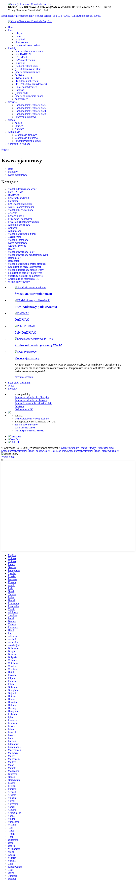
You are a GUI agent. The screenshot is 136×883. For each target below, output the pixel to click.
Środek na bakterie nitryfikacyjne (32, 397)
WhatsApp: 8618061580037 (87, 15)
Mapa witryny (88, 447)
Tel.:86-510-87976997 (26, 424)
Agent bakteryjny (17, 245)
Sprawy (19, 125)
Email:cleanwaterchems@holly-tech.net (22, 15)
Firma (11, 30)
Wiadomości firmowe (26, 134)
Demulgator (14, 257)
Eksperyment (21, 42)
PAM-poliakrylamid (25, 60)
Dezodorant (14, 260)
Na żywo (19, 128)
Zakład (18, 122)
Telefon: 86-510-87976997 (57, 15)
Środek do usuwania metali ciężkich (27, 263)
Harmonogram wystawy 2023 (30, 113)
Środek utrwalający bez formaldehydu (28, 254)
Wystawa (13, 101)
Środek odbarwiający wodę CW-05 (38, 345)
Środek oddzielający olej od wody (26, 269)
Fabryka (19, 33)
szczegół (29, 377)
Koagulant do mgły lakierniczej (24, 266)
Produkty (13, 48)
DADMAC (21, 57)
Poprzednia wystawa (25, 116)
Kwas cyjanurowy (17, 174)
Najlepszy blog (106, 447)
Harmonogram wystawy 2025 (30, 107)
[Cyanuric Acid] (25, 351)
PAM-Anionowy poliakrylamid (36, 306)
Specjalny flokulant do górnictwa (25, 275)
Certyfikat (20, 39)
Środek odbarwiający (39, 450)
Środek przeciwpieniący (27, 72)
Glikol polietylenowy (26, 87)
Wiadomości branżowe (26, 137)
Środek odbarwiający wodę (29, 51)
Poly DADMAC (23, 54)
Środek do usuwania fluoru (29, 96)
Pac (64, 450)
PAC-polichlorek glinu (26, 66)
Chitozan (19, 90)
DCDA (12, 248)
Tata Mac (56, 450)
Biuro (18, 36)
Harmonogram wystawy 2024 (30, 110)
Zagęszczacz (21, 99)
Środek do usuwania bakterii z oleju (33, 403)
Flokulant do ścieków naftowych (25, 272)
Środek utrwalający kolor (21, 251)
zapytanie (20, 377)
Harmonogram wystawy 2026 (30, 104)
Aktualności (14, 131)
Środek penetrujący (18, 239)
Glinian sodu (21, 93)
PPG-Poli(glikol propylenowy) (31, 84)
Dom (10, 27)
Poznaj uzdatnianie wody (28, 140)
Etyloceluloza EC (24, 78)
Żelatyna (19, 75)
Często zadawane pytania (28, 45)
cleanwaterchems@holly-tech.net (32, 418)
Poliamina (20, 63)
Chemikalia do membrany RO (23, 278)
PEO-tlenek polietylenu (27, 81)
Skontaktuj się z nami (19, 143)
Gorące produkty (70, 447)
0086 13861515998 (25, 427)
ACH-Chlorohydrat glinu (28, 69)
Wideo (11, 119)
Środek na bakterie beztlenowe (31, 400)
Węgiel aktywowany (19, 281)
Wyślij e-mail (8, 456)
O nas (11, 385)
